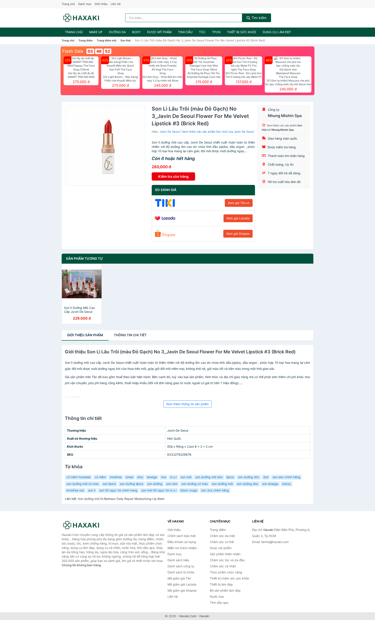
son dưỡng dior (247, 484)
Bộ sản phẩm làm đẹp (225, 590)
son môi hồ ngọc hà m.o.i (158, 490)
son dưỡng (154, 484)
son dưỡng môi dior (209, 477)
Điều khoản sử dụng (182, 542)
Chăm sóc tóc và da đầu (227, 560)
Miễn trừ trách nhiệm (182, 548)
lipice (230, 477)
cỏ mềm (100, 477)
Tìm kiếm (258, 18)
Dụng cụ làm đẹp (277, 32)
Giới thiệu (101, 4)
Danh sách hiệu (178, 560)
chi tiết (130, 335)
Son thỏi (125, 40)
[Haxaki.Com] (81, 17)
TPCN (216, 32)
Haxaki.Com (187, 616)
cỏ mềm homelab (78, 477)
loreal (129, 477)
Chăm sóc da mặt (222, 536)
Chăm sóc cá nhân (223, 566)
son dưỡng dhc (248, 477)
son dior (172, 484)
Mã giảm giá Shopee (182, 590)
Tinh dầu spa (219, 602)
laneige (152, 477)
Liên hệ (116, 4)
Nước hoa (217, 596)
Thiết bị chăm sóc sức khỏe (229, 578)
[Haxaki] (83, 525)
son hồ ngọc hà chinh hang (118, 490)
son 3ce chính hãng (215, 490)
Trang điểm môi (106, 40)
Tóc (202, 32)
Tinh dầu (185, 32)
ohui (140, 477)
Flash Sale (72, 51)
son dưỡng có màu (194, 484)
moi (163, 477)
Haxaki (204, 616)
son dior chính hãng (286, 477)
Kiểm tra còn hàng (173, 176)
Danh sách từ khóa (181, 572)
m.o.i (173, 477)
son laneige (270, 484)
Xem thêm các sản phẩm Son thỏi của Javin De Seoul (218, 131)
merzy (286, 484)
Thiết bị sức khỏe (241, 32)
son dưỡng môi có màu (82, 484)
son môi (186, 477)
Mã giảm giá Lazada (182, 584)
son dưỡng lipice (131, 484)
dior (266, 477)
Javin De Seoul (170, 131)
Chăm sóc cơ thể (222, 542)
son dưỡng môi (222, 484)
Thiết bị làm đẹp (221, 584)
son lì (91, 490)
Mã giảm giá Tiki (179, 578)
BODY (136, 32)
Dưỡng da (117, 32)
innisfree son (75, 490)
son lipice (109, 484)
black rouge (188, 490)
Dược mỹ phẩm (159, 32)
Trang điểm (85, 40)
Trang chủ (68, 4)
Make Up (95, 32)
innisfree (116, 477)
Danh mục (85, 4)
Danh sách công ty (181, 566)
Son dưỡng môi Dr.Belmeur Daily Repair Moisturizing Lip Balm (121, 499)
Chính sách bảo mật (182, 536)
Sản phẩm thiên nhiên (225, 554)
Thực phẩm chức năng (226, 572)
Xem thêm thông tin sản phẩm (187, 404)
